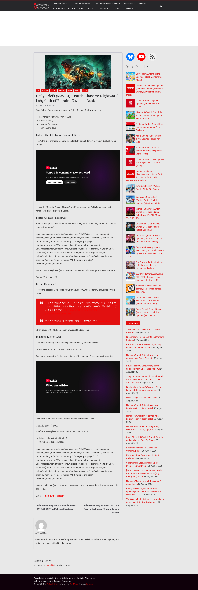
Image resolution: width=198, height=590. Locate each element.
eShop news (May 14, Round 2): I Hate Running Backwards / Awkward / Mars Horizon (101, 509)
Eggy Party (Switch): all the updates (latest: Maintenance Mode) (149, 77)
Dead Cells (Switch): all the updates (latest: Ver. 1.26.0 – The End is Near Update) (149, 238)
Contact (118, 9)
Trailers (85, 90)
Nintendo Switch (82, 3)
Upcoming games (75, 9)
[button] (70, 3)
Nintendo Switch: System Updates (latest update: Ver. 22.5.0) (148, 103)
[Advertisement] (99, 29)
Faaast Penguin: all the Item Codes (142, 397)
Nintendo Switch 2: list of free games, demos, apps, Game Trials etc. (149, 127)
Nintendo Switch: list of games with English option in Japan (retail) (150, 162)
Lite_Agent (52, 105)
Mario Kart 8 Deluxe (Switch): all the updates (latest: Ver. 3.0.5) (149, 139)
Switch (77, 90)
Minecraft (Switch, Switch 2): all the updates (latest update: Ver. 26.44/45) (149, 115)
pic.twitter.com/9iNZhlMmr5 (58, 313)
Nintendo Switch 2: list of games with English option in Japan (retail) (149, 150)
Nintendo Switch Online (107, 3)
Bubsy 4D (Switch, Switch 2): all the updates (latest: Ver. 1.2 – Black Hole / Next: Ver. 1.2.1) (143, 491)
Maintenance (59, 9)
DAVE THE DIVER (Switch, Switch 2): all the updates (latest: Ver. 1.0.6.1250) (147, 300)
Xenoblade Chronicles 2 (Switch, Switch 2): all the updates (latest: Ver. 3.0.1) (148, 200)
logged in (50, 565)
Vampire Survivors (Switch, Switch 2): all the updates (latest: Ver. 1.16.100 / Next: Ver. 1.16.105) (144, 379)
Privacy (129, 9)
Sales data (128, 3)
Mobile (90, 9)
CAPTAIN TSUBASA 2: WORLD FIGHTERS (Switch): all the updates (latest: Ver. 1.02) (149, 277)
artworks (45, 90)
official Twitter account (53, 496)
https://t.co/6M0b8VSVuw (76, 310)
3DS (38, 90)
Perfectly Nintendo (53, 584)
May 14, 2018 (104, 320)
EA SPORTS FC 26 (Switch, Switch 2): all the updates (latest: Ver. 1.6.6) (148, 227)
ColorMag (89, 584)
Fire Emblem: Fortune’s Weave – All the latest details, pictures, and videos (149, 265)
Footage (53, 90)
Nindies (70, 90)
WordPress (74, 584)
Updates (142, 3)
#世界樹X (93, 310)
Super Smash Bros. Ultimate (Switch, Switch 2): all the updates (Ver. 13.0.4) (148, 312)
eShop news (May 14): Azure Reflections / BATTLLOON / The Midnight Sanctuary (56, 507)
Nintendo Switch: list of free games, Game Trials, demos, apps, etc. (148, 288)
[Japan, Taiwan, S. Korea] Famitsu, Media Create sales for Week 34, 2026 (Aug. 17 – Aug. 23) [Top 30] (144, 473)
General (62, 90)
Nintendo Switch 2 (61, 3)
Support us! (104, 9)
